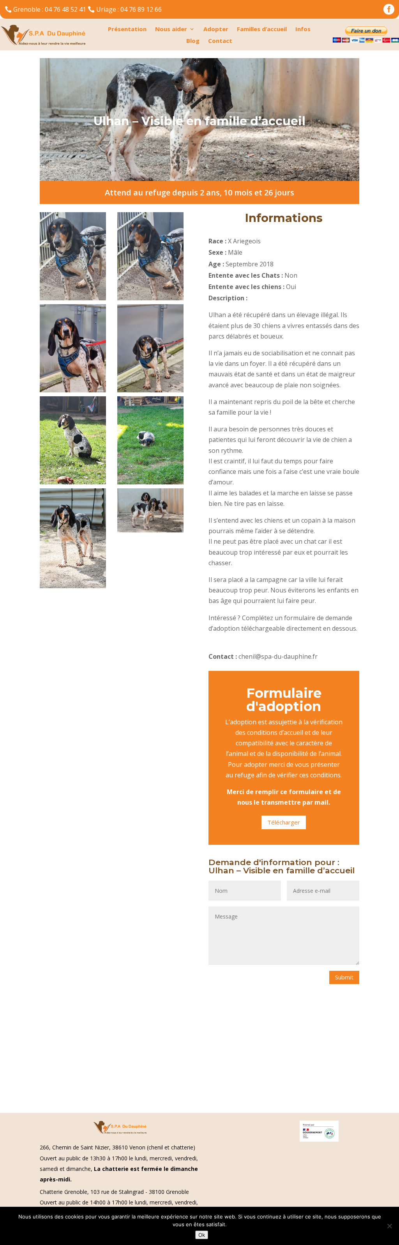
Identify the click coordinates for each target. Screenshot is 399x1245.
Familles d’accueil (262, 29)
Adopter (215, 29)
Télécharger (283, 822)
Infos (303, 29)
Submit (344, 977)
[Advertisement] (199, 1054)
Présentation (127, 29)
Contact (220, 41)
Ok (201, 1235)
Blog (193, 41)
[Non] (389, 1226)
